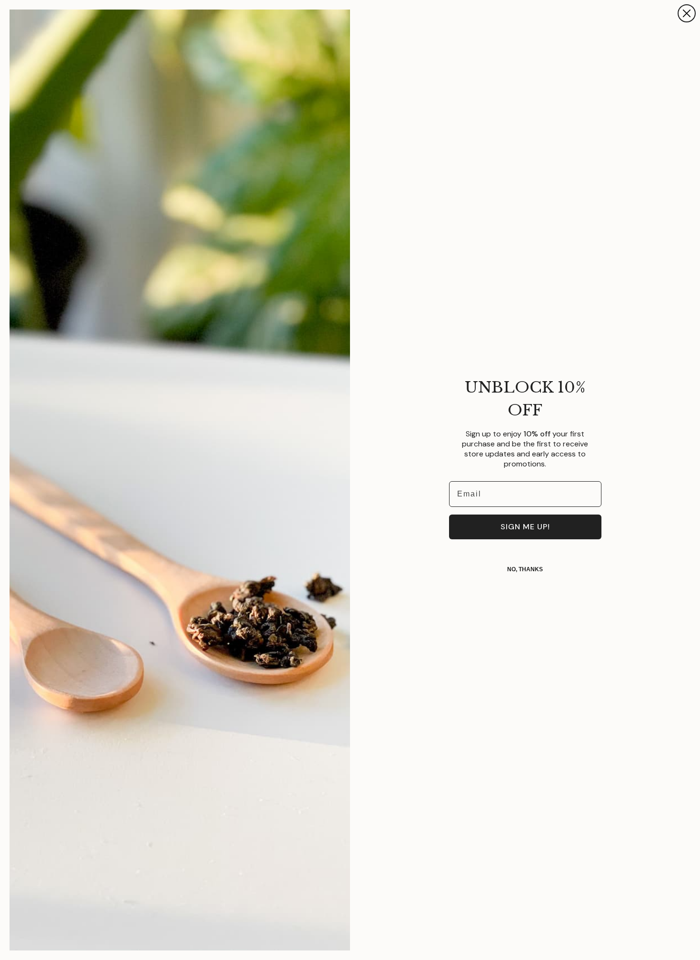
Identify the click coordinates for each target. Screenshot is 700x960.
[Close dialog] (686, 13)
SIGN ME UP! (525, 527)
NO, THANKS (525, 569)
